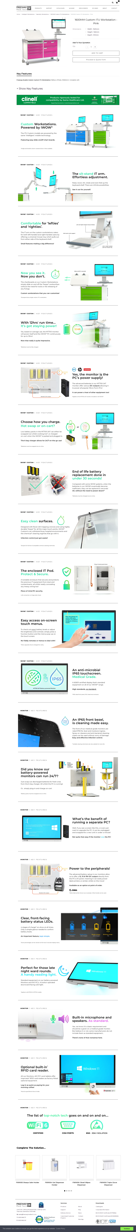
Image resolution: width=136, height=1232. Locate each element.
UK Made (71, 8)
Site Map (81, 1219)
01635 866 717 (22, 1217)
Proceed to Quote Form (96, 60)
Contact (114, 8)
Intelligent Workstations (28, 14)
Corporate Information (102, 1209)
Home (18, 14)
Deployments (83, 8)
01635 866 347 (22, 1220)
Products (38, 8)
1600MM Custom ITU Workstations (60, 14)
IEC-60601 (95, 8)
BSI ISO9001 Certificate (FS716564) (106, 1213)
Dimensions (77, 29)
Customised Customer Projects (67, 1217)
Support (49, 8)
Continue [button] (127, 1228)
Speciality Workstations (42, 14)
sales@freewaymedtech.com (27, 1214)
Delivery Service (65, 1213)
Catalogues (60, 8)
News (80, 1213)
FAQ (79, 1209)
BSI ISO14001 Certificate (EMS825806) (107, 1216)
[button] (64, 19)
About (105, 8)
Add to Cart (97, 53)
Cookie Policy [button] (60, 1228)
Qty (74, 46)
